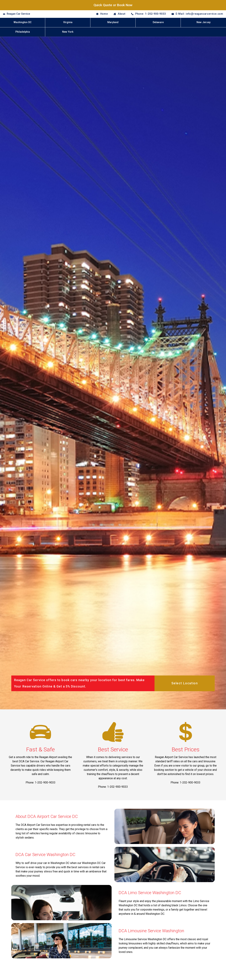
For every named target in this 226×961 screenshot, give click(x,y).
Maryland (112, 22)
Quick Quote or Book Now (113, 5)
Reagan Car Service (18, 13)
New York (67, 31)
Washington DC (23, 22)
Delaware (158, 22)
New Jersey (203, 22)
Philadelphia (22, 31)
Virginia (67, 22)
